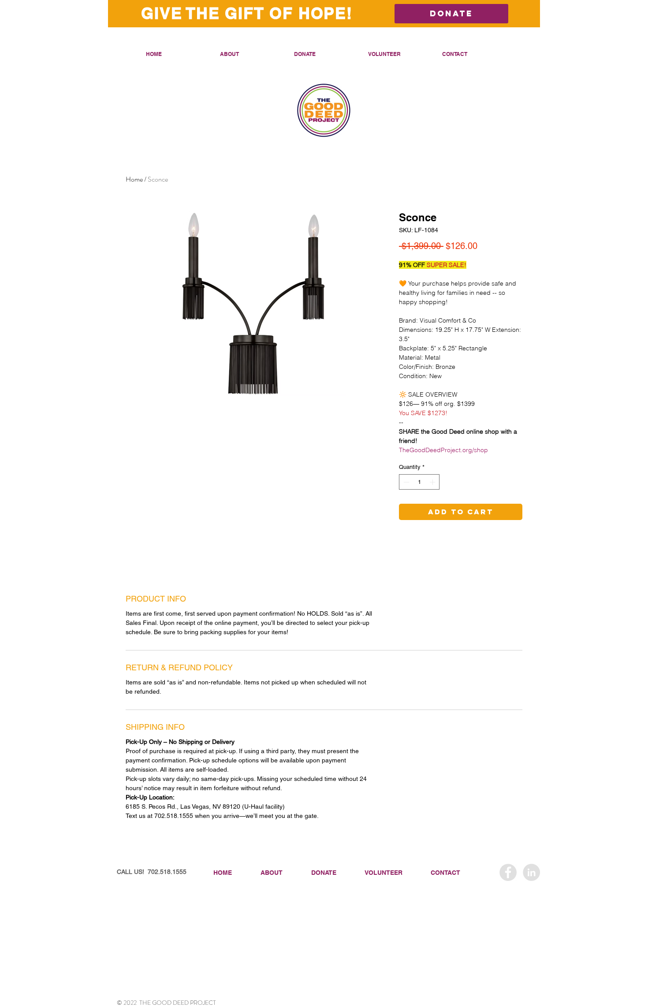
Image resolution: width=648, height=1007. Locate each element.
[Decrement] (405, 482)
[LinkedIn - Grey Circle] (531, 872)
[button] (250, 54)
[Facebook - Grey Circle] (508, 872)
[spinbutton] (419, 482)
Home (134, 179)
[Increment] (433, 482)
